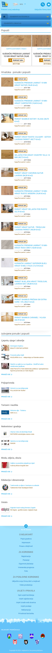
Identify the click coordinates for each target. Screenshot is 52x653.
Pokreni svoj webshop (10, 9)
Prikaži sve (5, 374)
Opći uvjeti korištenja (26, 595)
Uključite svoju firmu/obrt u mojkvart (26, 581)
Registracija (26, 556)
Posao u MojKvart (26, 546)
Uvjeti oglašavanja (26, 599)
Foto (26, 571)
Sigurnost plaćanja (26, 563)
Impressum (26, 542)
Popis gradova (26, 539)
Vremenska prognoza (26, 567)
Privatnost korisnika (26, 613)
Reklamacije (26, 610)
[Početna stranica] (4, 17)
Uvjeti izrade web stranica (26, 602)
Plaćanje (26, 560)
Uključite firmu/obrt (43, 9)
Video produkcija (26, 585)
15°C (21, 4)
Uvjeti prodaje (26, 606)
